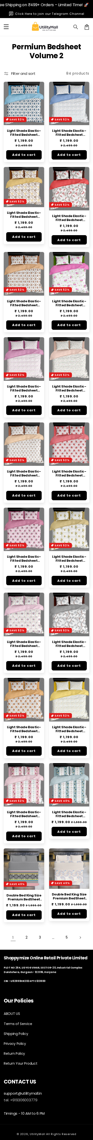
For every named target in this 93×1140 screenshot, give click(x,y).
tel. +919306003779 (20, 1100)
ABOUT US (12, 1013)
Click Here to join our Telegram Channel (49, 14)
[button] (75, 27)
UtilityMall (37, 1134)
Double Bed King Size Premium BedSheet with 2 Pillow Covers (23, 897)
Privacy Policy (15, 1043)
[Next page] (80, 937)
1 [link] (13, 937)
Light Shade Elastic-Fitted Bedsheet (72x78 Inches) (24, 133)
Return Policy (14, 1053)
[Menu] (6, 27)
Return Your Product (20, 1063)
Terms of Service (18, 1023)
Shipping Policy (16, 1033)
